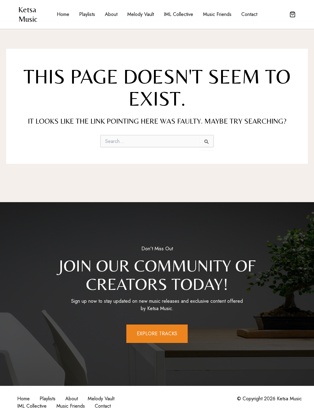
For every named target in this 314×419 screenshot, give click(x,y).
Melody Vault (140, 14)
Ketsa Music (27, 14)
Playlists (87, 14)
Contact (249, 14)
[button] (292, 15)
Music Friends (217, 14)
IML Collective (178, 14)
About (111, 14)
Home (63, 14)
